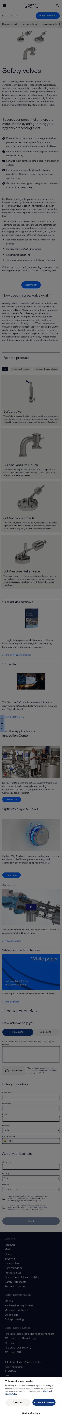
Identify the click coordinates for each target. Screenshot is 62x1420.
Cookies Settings (31, 1413)
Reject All (18, 1402)
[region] (31, 1398)
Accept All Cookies (44, 1402)
